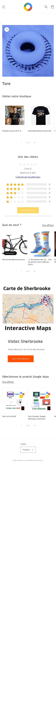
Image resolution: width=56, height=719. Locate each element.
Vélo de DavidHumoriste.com (13, 260)
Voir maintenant (20, 358)
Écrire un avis (28, 210)
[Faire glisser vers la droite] (34, 142)
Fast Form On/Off (9, 416)
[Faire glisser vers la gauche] (21, 142)
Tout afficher (48, 225)
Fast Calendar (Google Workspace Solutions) (37, 417)
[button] (3, 7)
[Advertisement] (28, 592)
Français (26, 449)
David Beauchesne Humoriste (39, 131)
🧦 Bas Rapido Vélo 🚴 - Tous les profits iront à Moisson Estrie (40, 262)
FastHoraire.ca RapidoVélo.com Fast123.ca (30, 460)
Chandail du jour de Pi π (11, 131)
